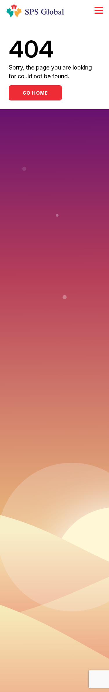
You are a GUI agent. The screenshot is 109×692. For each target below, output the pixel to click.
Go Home (35, 93)
